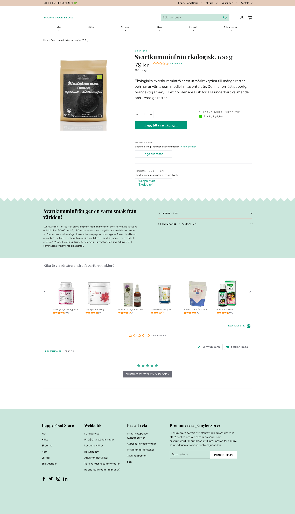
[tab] (209, 347)
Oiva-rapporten (136, 455)
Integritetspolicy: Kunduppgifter (137, 435)
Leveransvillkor (93, 445)
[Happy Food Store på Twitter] (51, 479)
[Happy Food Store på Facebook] (44, 479)
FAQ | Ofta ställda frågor (99, 439)
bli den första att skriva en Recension (147, 374)
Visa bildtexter (188, 146)
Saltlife (141, 50)
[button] (44, 291)
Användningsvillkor (96, 457)
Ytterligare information (177, 224)
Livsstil (193, 27)
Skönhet (125, 27)
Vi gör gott (228, 2)
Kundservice (92, 433)
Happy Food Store (188, 2)
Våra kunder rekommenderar (102, 463)
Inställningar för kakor (140, 449)
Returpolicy (91, 451)
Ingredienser (168, 213)
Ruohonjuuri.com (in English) (102, 469)
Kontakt (245, 2)
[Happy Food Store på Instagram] (58, 479)
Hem (160, 27)
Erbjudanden (231, 27)
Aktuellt (210, 2)
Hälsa (91, 27)
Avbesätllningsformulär (141, 443)
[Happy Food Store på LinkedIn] (65, 479)
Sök (129, 461)
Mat (59, 27)
